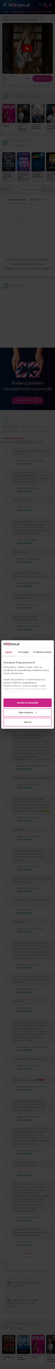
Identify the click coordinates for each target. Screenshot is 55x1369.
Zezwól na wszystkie (27, 702)
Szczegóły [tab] (23, 652)
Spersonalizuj (26, 712)
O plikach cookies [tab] (42, 652)
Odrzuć (27, 722)
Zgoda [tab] (8, 652)
